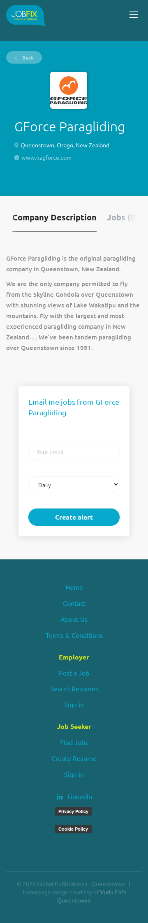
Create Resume (74, 758)
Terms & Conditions (74, 635)
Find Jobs (74, 742)
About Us (74, 619)
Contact (74, 603)
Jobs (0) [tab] (122, 217)
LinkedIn (79, 796)
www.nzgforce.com (46, 157)
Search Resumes (74, 688)
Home (74, 587)
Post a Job (74, 673)
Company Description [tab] (54, 217)
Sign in (74, 704)
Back (27, 57)
